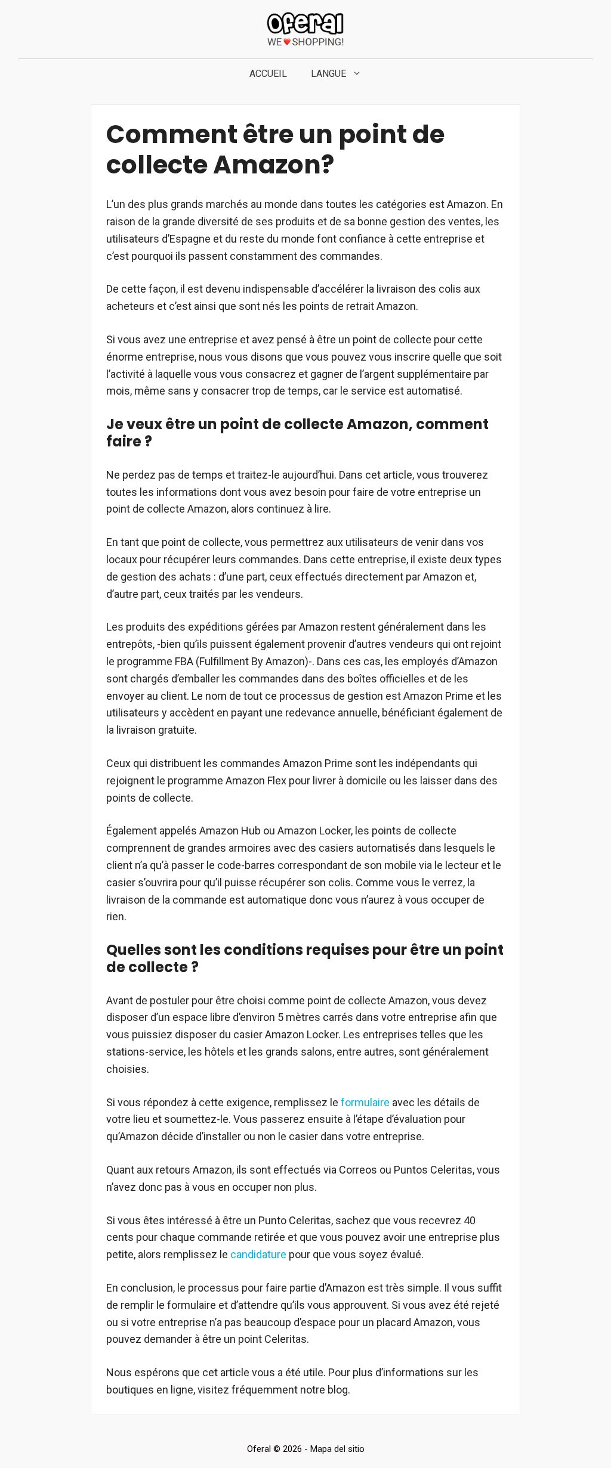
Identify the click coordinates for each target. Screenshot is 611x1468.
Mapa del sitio (337, 1449)
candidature (258, 1254)
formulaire (365, 1102)
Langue (328, 73)
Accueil (268, 73)
